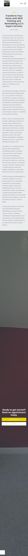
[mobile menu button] (25, 3)
